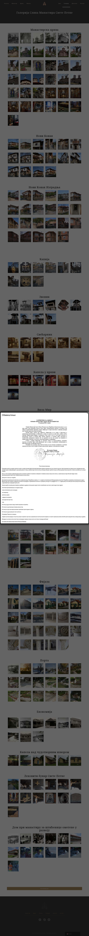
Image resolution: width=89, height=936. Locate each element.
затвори (88, 412)
